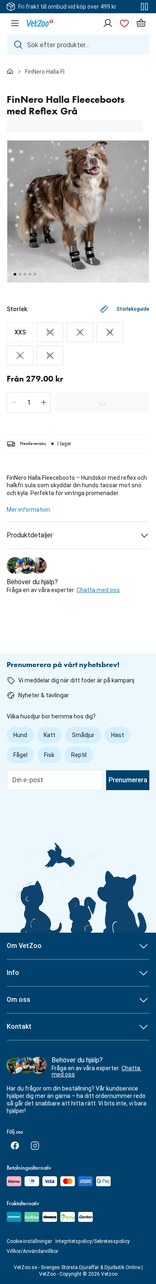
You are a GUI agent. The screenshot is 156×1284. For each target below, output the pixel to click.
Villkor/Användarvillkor (32, 1251)
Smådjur (83, 735)
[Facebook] (15, 1146)
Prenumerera (128, 780)
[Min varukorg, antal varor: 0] (141, 23)
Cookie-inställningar (29, 1241)
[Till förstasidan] (10, 71)
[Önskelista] (124, 23)
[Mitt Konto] (107, 23)
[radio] (20, 332)
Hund (20, 735)
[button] (13, 402)
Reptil (79, 755)
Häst (117, 735)
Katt (49, 735)
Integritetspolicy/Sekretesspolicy (92, 1241)
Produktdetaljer (30, 535)
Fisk (49, 755)
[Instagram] (35, 1146)
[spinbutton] (28, 402)
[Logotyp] (40, 23)
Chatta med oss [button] (98, 590)
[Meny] (15, 23)
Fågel (20, 755)
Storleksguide (132, 309)
